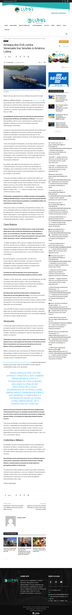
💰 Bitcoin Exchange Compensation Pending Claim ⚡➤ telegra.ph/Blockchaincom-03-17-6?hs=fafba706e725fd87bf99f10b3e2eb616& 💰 (59, 290)
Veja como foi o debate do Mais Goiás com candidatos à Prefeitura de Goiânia (57, 326)
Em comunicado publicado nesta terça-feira (17, 362)
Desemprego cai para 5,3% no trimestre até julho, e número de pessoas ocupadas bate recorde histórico (62, 98)
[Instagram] (65, 1)
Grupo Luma (10, 62)
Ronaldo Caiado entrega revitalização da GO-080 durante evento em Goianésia (57, 152)
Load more (58, 131)
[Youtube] (67, 1)
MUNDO (10, 38)
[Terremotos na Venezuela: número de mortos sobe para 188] (10, 542)
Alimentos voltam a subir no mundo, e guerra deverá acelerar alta (39, 550)
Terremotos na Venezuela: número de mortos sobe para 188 (10, 550)
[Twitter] (20, 56)
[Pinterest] (24, 56)
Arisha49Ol (51, 166)
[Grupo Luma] (5, 62)
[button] (66, 34)
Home (5, 38)
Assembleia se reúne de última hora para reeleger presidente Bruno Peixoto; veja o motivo (58, 265)
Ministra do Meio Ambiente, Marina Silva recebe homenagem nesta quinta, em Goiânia (57, 356)
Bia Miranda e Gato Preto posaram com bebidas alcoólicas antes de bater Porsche (13, 507)
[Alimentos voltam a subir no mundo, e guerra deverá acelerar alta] (39, 542)
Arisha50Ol (51, 157)
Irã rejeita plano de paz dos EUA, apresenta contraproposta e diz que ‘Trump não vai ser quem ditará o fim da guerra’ (24, 551)
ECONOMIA (35, 545)
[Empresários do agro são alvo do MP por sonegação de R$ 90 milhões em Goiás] (51, 116)
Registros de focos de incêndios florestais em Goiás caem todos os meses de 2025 (36, 507)
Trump (19, 189)
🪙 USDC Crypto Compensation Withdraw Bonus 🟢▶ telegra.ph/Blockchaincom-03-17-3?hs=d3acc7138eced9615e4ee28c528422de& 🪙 (59, 351)
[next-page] (7, 558)
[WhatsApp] (28, 56)
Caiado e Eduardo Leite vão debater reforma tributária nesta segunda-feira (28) (57, 250)
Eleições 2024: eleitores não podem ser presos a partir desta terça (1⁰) (57, 312)
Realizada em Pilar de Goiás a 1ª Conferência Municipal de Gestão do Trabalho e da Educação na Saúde (58, 212)
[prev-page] (5, 558)
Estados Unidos (38, 100)
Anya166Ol (51, 278)
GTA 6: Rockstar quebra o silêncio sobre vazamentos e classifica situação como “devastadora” (62, 108)
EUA (19, 545)
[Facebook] (63, 1)
